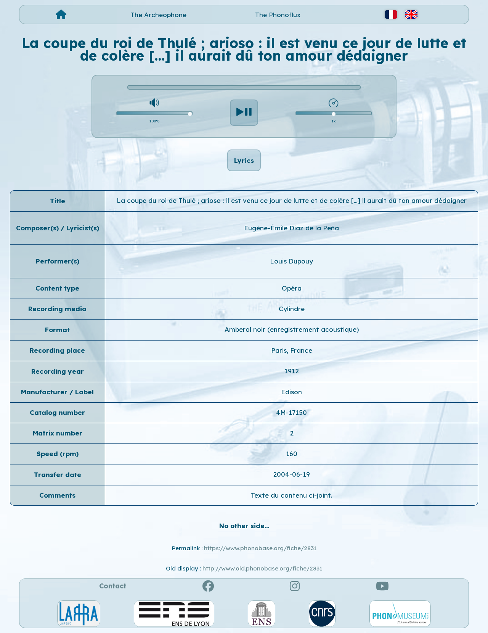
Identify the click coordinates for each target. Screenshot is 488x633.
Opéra (292, 288)
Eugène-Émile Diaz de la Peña (291, 228)
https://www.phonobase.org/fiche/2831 (260, 548)
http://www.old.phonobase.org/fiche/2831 (262, 568)
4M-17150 (291, 412)
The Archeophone (158, 15)
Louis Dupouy (291, 261)
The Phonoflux (278, 15)
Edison (291, 392)
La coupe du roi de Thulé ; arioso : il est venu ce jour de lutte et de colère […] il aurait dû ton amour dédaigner (292, 200)
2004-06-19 (291, 474)
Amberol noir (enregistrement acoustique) (292, 329)
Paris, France (291, 350)
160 (291, 454)
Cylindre (292, 309)
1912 (291, 371)
